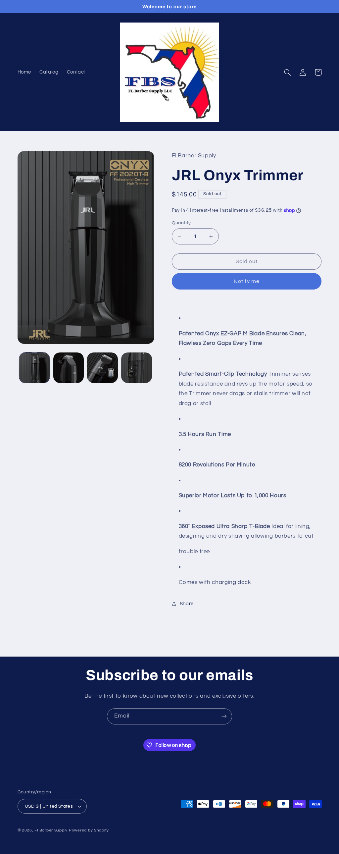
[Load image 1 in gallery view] (34, 367)
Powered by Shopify (89, 830)
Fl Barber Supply (51, 830)
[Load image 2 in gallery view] (68, 367)
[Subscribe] (224, 716)
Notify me (246, 281)
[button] (287, 72)
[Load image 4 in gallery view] (136, 367)
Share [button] (187, 603)
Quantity (181, 223)
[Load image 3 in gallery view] (102, 367)
